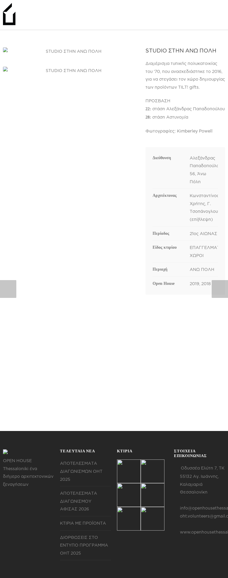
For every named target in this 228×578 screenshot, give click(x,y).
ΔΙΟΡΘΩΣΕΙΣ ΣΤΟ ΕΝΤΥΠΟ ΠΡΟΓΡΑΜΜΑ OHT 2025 (84, 545)
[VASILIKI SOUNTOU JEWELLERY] (152, 471)
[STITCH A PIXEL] (152, 519)
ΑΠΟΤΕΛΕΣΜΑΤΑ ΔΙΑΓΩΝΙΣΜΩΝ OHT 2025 (81, 471)
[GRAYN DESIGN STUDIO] (129, 495)
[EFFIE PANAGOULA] (152, 495)
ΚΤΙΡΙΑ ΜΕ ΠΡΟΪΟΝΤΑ (83, 523)
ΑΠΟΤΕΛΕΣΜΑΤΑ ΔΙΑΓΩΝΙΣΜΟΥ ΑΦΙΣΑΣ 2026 (78, 501)
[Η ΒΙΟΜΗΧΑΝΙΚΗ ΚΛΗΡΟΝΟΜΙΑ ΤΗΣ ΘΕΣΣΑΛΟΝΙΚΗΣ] (129, 471)
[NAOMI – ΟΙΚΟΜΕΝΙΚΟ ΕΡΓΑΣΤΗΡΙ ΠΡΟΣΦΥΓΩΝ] (129, 519)
